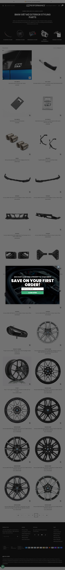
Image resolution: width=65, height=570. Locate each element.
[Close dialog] (58, 267)
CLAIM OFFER (32, 293)
